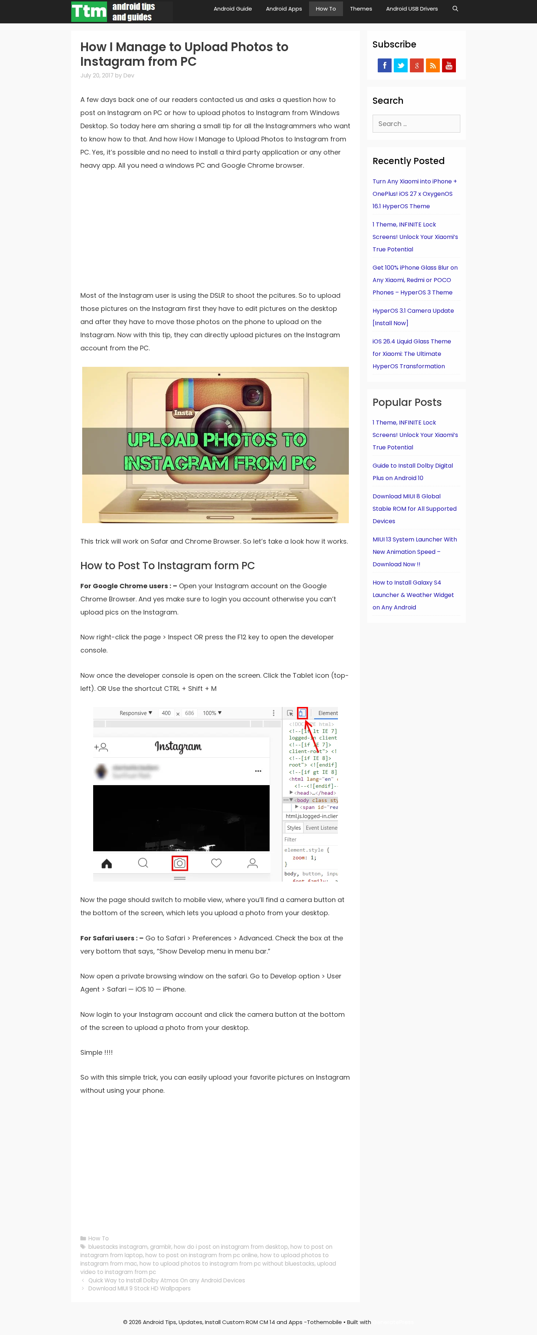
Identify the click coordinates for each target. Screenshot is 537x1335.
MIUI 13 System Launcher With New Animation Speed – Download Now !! (415, 551)
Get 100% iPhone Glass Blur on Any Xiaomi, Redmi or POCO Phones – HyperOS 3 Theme (415, 280)
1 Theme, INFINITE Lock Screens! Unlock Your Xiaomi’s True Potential (415, 237)
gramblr (160, 1247)
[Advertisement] (215, 235)
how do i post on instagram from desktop (231, 1247)
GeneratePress (393, 1322)
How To (326, 8)
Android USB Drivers (412, 8)
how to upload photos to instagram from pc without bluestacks (227, 1263)
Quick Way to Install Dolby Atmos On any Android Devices (166, 1280)
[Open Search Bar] (455, 8)
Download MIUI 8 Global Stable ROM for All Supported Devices (415, 508)
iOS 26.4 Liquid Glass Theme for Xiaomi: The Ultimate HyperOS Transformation (412, 353)
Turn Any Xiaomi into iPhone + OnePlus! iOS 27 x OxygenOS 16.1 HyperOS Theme (415, 193)
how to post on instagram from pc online (201, 1255)
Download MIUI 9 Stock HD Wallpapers (139, 1288)
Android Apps (284, 8)
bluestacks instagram (118, 1247)
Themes (361, 8)
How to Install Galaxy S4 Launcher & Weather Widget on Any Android (413, 595)
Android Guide (233, 8)
